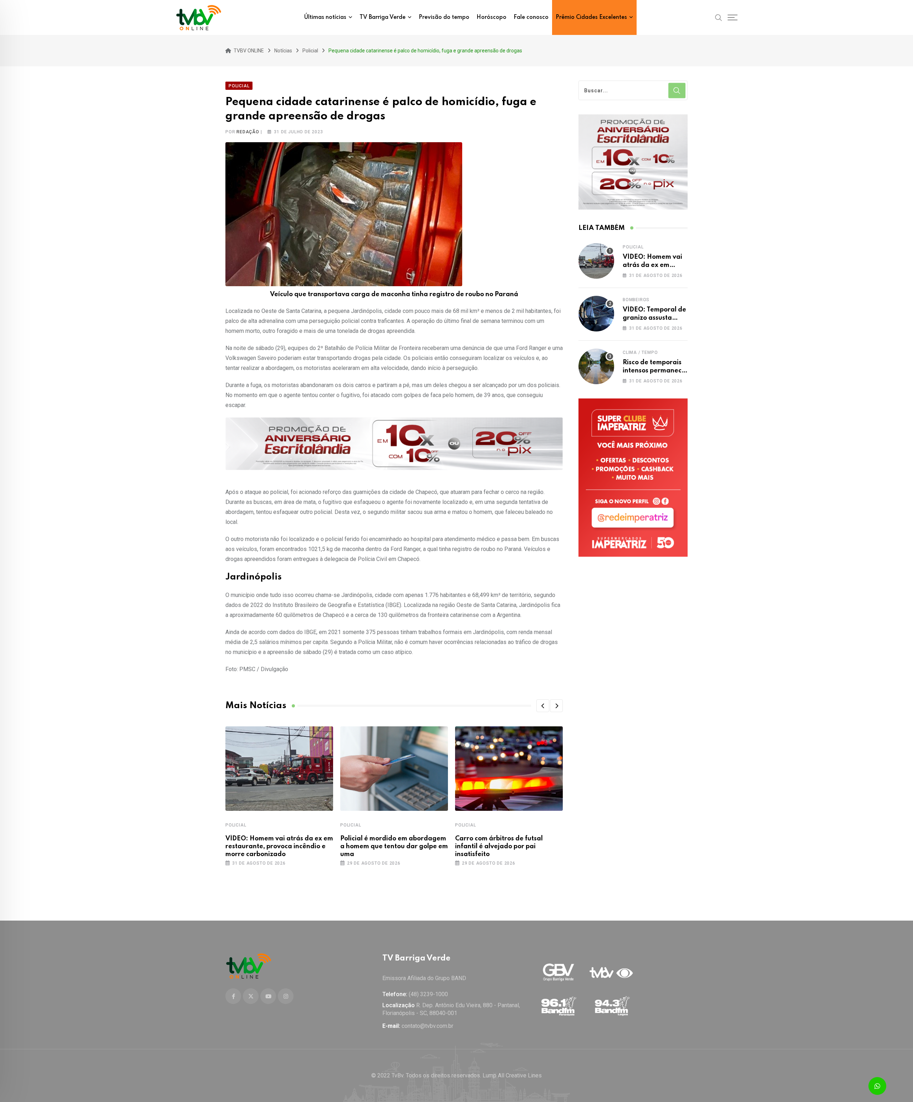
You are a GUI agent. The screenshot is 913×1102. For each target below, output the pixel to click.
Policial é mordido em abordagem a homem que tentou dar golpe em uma (394, 846)
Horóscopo (491, 17)
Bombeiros (636, 299)
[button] (542, 705)
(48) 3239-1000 (428, 994)
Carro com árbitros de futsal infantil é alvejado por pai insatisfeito (499, 846)
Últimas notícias (325, 17)
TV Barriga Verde (382, 17)
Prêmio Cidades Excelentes (591, 17)
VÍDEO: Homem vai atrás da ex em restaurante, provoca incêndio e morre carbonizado (279, 846)
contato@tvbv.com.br (427, 1026)
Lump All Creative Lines (512, 1075)
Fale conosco (531, 17)
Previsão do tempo (444, 17)
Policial (235, 825)
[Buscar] (718, 17)
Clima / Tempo (640, 352)
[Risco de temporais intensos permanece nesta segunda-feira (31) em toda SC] (596, 366)
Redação (247, 131)
